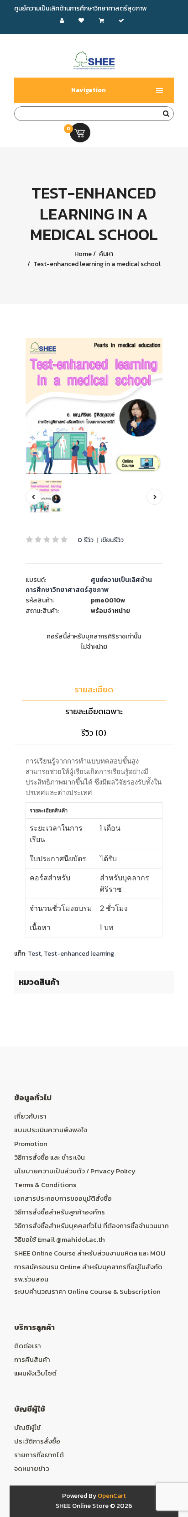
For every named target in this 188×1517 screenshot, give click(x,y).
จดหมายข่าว (31, 1468)
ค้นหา (105, 254)
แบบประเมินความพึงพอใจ (50, 1130)
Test (34, 953)
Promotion (30, 1143)
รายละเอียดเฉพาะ (94, 711)
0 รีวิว (86, 540)
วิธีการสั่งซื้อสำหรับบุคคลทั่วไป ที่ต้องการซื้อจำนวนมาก (91, 1225)
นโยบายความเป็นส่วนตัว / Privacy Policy (75, 1171)
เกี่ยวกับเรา (30, 1116)
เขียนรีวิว (112, 540)
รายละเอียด (94, 689)
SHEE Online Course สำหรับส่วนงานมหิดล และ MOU (90, 1253)
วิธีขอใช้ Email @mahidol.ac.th (59, 1239)
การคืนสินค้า (32, 1359)
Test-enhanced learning (79, 953)
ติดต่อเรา (27, 1345)
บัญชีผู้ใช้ (27, 1427)
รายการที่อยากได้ (39, 1454)
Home (83, 254)
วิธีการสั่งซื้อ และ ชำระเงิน (49, 1157)
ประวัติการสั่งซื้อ (37, 1441)
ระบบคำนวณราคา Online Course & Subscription (87, 1291)
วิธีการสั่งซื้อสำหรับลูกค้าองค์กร (59, 1212)
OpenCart (112, 1496)
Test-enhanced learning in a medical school (96, 264)
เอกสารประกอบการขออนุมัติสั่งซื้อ (63, 1198)
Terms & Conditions (45, 1184)
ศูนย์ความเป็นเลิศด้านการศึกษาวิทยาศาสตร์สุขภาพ (89, 585)
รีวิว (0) (93, 733)
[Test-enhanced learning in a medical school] (94, 407)
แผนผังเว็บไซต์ (35, 1373)
